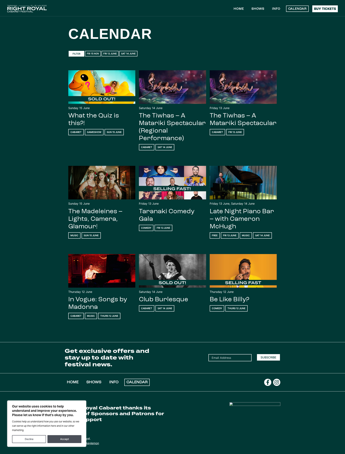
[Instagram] (276, 382)
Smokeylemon (89, 443)
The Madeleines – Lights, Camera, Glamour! (95, 219)
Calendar (297, 9)
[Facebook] (267, 382)
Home (239, 9)
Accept (64, 439)
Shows (258, 9)
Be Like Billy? (229, 299)
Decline (29, 439)
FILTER (76, 53)
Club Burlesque (163, 299)
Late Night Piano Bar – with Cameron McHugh (242, 219)
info (276, 9)
